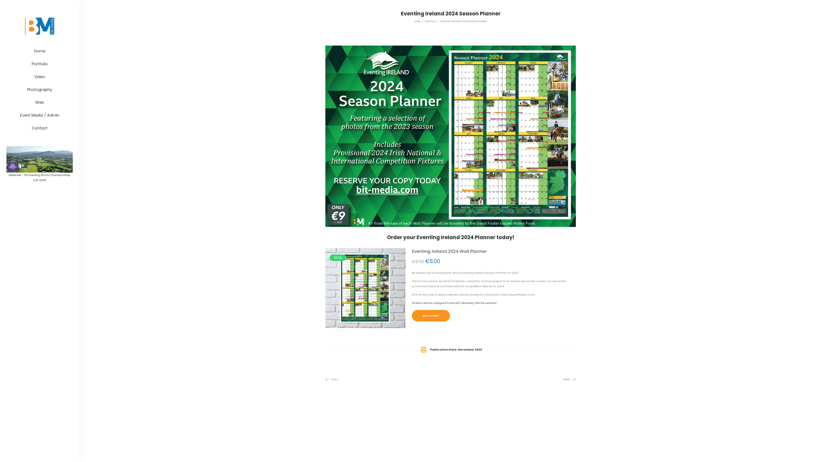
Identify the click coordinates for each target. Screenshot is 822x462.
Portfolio (430, 21)
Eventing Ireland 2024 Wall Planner (449, 251)
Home (417, 21)
